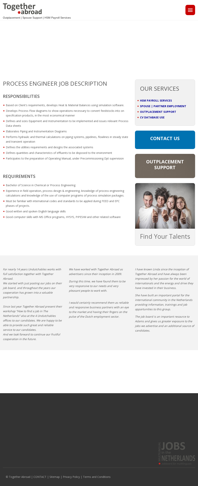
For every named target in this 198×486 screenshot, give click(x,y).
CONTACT (39, 477)
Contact (7, 427)
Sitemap (55, 477)
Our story (8, 416)
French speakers (161, 416)
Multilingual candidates (65, 427)
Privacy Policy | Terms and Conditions (87, 477)
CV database (59, 422)
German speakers (162, 422)
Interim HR (108, 416)
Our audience (11, 422)
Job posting (58, 416)
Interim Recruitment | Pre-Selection (122, 422)
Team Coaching (111, 427)
